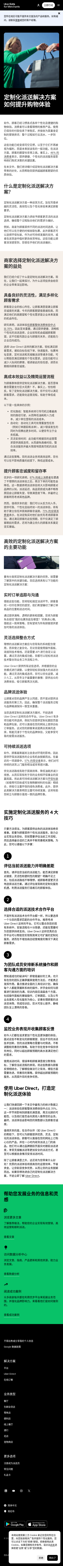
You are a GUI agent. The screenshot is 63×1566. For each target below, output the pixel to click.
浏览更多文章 (12, 1217)
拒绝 (41, 1558)
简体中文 (12, 1505)
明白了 (52, 1558)
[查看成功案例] (6, 1284)
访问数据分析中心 (15, 1254)
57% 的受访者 (33, 760)
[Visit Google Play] (15, 1524)
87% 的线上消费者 (40, 477)
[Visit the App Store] (36, 1524)
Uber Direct (32, 1175)
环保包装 (53, 778)
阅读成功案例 (12, 1291)
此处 (52, 1545)
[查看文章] (6, 1210)
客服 (17, 20)
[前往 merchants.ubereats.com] (12, 5)
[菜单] (58, 5)
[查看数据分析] (6, 1247)
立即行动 (48, 5)
